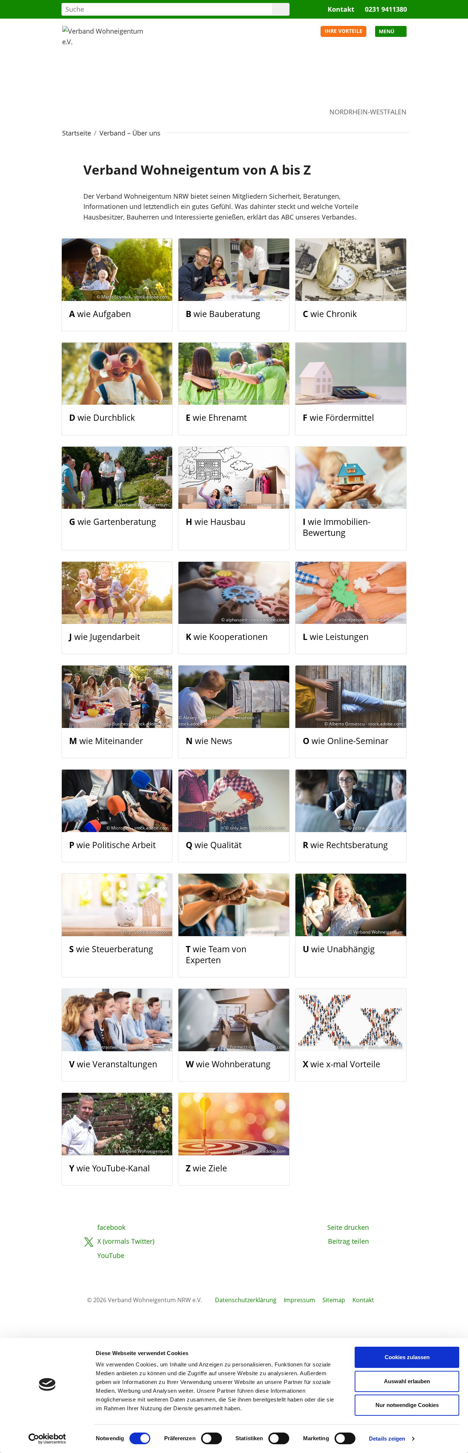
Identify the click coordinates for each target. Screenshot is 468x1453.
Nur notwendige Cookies (407, 1405)
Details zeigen (387, 1438)
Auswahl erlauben (407, 1381)
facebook (111, 1227)
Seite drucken (348, 1227)
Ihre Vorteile (343, 30)
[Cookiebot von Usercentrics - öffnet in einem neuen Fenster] (47, 1438)
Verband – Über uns (130, 133)
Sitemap (333, 1300)
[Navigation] (391, 31)
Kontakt (341, 9)
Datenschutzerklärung (245, 1300)
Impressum (299, 1300)
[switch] (211, 1438)
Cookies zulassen (407, 1357)
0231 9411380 (386, 9)
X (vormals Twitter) (125, 1241)
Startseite (76, 133)
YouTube (110, 1255)
